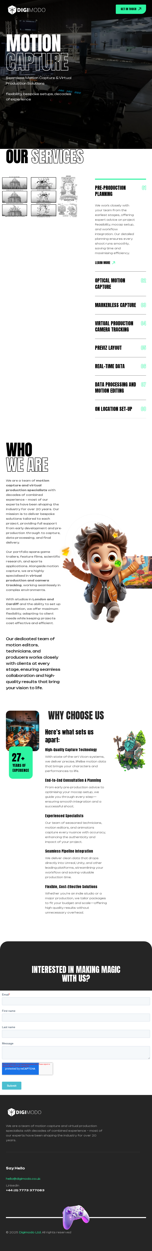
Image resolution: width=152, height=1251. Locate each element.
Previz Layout (108, 348)
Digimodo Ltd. (30, 1232)
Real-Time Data (110, 366)
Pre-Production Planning (110, 191)
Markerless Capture (115, 305)
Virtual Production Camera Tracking (114, 326)
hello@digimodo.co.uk (23, 1178)
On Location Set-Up (113, 409)
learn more (102, 262)
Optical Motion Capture (110, 284)
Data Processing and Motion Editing (115, 388)
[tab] (120, 191)
